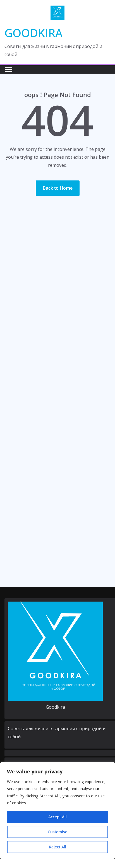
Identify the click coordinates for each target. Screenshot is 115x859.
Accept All (57, 816)
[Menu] (8, 69)
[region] (57, 810)
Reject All (57, 847)
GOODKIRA (33, 32)
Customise (57, 831)
